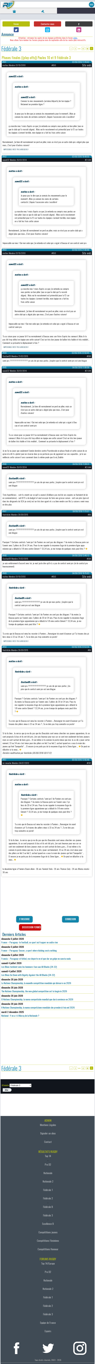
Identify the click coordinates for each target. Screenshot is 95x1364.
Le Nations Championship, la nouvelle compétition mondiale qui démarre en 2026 (36, 981)
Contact (48, 1141)
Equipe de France (48, 1322)
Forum (16, 24)
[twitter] (48, 1347)
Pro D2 (48, 1164)
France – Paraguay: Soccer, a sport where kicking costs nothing (29, 948)
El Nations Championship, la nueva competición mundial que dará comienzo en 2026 (37, 997)
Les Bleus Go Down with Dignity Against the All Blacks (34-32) (28, 973)
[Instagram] (47, 29)
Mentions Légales (48, 1124)
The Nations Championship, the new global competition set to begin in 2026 (34, 989)
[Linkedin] (78, 29)
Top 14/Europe (48, 1263)
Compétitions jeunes (48, 1232)
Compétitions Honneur (48, 1249)
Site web (86, 65)
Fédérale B (48, 1206)
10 (87, 48)
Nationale (48, 1173)
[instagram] (80, 1347)
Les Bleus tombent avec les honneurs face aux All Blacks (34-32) (29, 965)
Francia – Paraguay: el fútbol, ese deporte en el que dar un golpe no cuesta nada (36, 956)
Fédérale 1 (48, 1189)
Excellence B (48, 1223)
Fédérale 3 (11, 48)
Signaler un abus (48, 1133)
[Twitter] (16, 29)
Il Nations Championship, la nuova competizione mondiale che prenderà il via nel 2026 (38, 1005)
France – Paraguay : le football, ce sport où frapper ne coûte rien (29, 940)
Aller (6, 1089)
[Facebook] (78, 24)
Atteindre (5, 1085)
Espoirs (48, 1331)
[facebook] (16, 1347)
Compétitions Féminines (48, 1240)
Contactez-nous (47, 24)
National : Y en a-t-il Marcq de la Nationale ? (20, 1013)
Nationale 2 (48, 1181)
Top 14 (48, 1155)
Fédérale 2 (48, 1198)
